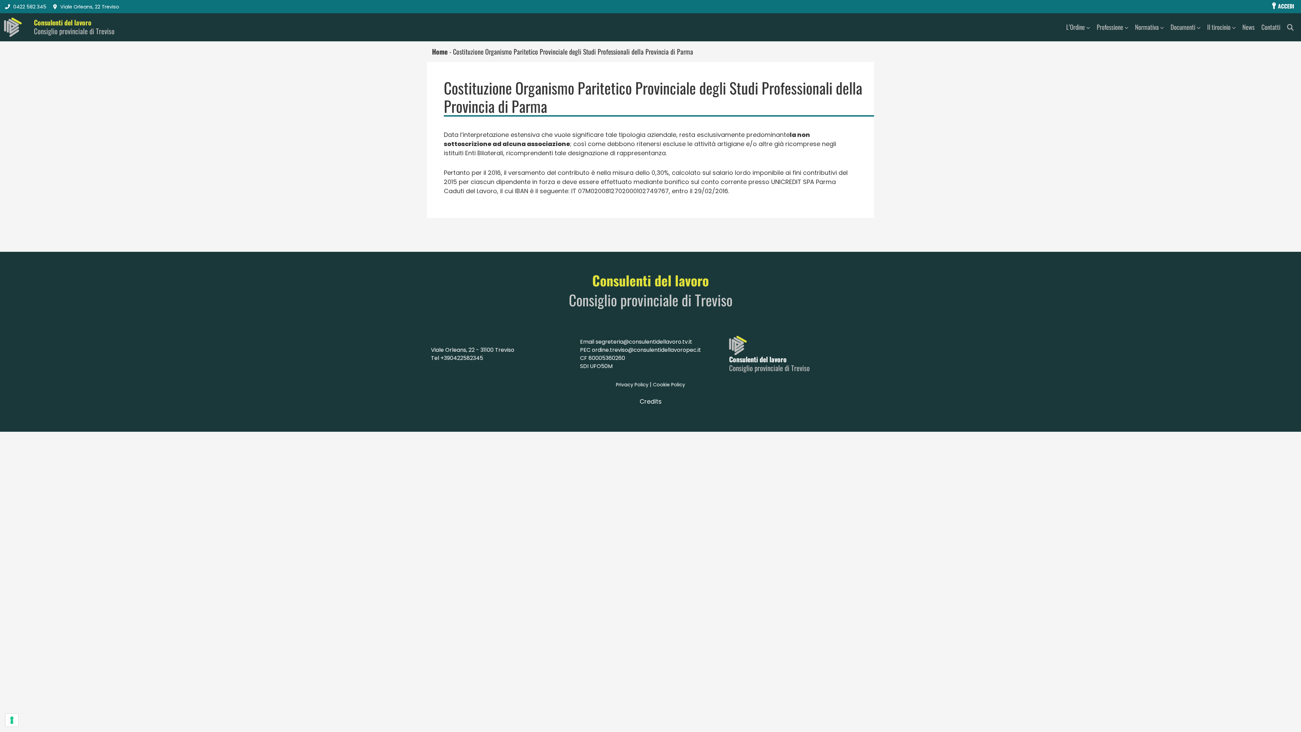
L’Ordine (1075, 27)
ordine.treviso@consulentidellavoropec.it (646, 350)
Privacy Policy (632, 384)
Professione (1110, 27)
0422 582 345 (29, 6)
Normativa (1147, 27)
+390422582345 (461, 358)
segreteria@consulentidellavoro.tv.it (644, 342)
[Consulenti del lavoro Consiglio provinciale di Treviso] (13, 27)
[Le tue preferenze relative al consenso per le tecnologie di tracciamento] (11, 720)
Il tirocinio (1219, 27)
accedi (1285, 6)
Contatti (1270, 27)
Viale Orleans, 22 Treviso (89, 6)
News (1248, 27)
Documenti (1183, 27)
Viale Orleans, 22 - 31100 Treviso (472, 350)
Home (440, 51)
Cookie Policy (669, 384)
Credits (651, 401)
